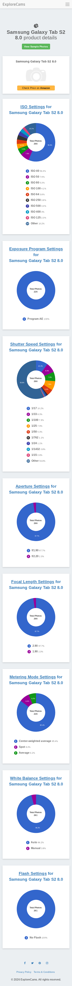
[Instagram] (47, 963)
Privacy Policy (23, 972)
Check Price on (36, 88)
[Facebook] (25, 963)
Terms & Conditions (44, 972)
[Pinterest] (40, 963)
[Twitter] (32, 963)
